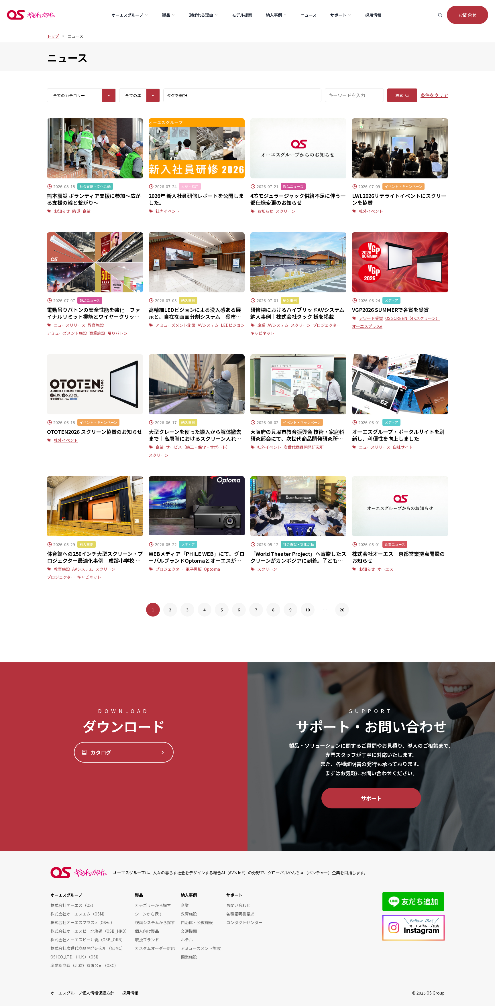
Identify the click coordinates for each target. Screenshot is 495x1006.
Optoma (212, 569)
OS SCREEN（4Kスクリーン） (412, 318)
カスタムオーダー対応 (155, 948)
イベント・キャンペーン (403, 186)
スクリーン (285, 211)
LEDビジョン (233, 325)
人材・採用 (190, 186)
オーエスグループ (66, 895)
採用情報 (130, 993)
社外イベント (371, 211)
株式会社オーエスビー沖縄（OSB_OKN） (87, 939)
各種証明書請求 (240, 914)
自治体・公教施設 (197, 922)
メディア (391, 300)
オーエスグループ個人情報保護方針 (82, 993)
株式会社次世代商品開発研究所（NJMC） (87, 948)
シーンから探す (149, 914)
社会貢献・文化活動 (95, 186)
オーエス (385, 569)
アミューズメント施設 (67, 333)
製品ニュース (293, 186)
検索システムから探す (155, 922)
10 (307, 610)
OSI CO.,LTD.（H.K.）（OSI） (75, 957)
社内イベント (168, 211)
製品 (139, 895)
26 (342, 610)
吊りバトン (117, 333)
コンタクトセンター (244, 922)
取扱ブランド (147, 939)
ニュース (75, 36)
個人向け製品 (147, 931)
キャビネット (262, 333)
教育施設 (96, 325)
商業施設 (97, 333)
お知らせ (62, 211)
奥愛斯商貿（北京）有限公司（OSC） (84, 965)
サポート (371, 798)
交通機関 (189, 931)
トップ (53, 36)
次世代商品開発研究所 (304, 447)
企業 (86, 211)
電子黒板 (194, 569)
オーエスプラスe (367, 326)
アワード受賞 (371, 318)
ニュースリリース (69, 325)
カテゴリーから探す (153, 905)
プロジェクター (327, 325)
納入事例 (188, 300)
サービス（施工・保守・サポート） (198, 447)
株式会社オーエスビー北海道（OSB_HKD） (89, 931)
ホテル (187, 939)
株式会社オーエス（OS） (73, 905)
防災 (76, 211)
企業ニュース (395, 544)
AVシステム (208, 325)
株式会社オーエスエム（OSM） (78, 914)
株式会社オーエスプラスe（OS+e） (82, 922)
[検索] (440, 15)
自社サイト (403, 447)
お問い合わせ (238, 905)
